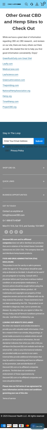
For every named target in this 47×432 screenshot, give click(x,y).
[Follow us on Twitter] (11, 232)
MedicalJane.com (11, 69)
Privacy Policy (17, 150)
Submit (39, 141)
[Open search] (26, 4)
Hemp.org (7, 96)
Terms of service (9, 398)
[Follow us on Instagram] (16, 232)
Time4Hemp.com (11, 101)
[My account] (37, 4)
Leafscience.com (10, 74)
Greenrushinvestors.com (14, 80)
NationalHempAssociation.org (16, 91)
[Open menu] (4, 4)
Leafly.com (8, 64)
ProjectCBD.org (9, 107)
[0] (42, 4)
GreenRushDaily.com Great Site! (17, 58)
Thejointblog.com (11, 85)
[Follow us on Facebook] (6, 232)
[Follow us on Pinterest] (21, 232)
